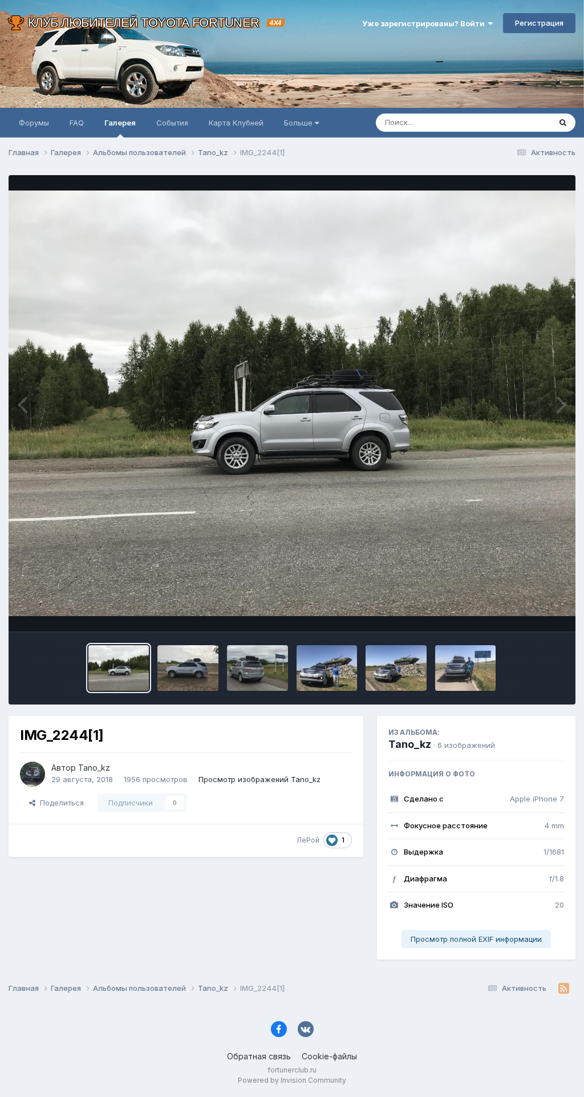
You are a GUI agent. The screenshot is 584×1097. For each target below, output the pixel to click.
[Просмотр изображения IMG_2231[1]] (187, 668)
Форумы (34, 122)
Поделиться (59, 802)
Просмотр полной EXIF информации (476, 939)
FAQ (77, 122)
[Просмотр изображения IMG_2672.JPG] (465, 668)
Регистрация (539, 22)
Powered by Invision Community (292, 1080)
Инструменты (525, 611)
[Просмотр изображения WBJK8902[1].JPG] (257, 668)
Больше (298, 122)
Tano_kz (409, 744)
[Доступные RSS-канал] (563, 989)
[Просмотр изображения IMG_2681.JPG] (327, 668)
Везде (524, 122)
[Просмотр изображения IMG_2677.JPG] (396, 668)
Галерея (120, 122)
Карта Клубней (236, 122)
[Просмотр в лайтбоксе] (292, 403)
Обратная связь (259, 1056)
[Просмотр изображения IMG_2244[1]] (118, 668)
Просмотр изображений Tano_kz (259, 779)
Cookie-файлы (329, 1056)
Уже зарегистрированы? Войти (425, 23)
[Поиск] (562, 123)
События (172, 122)
